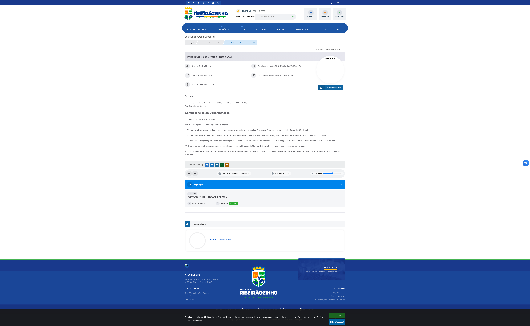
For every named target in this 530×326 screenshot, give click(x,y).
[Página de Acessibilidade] (218, 3)
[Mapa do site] (213, 3)
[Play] (189, 173)
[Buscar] (293, 17)
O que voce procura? (245, 16)
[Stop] (195, 173)
